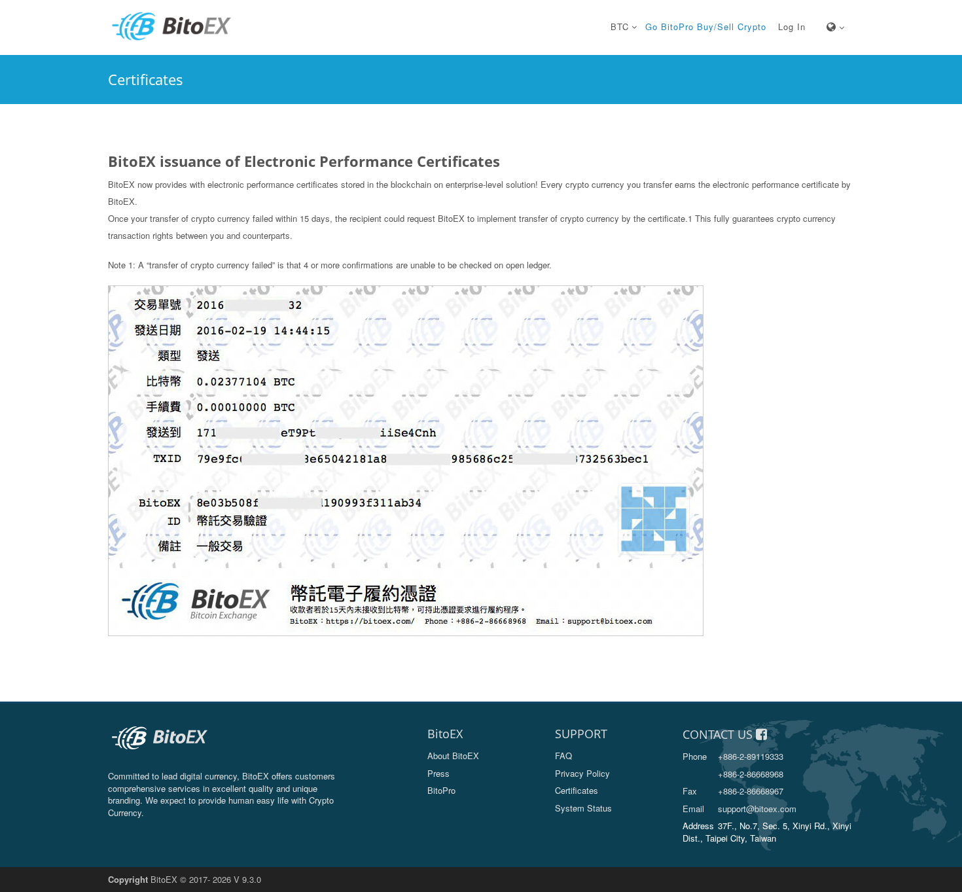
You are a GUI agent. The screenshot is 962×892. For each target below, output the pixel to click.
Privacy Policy (582, 773)
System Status (583, 808)
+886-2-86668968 (750, 774)
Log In (792, 26)
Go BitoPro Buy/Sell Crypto (705, 26)
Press (438, 773)
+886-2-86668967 (733, 791)
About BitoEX (453, 755)
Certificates (576, 790)
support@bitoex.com (739, 808)
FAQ (563, 755)
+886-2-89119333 (733, 756)
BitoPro (441, 790)
